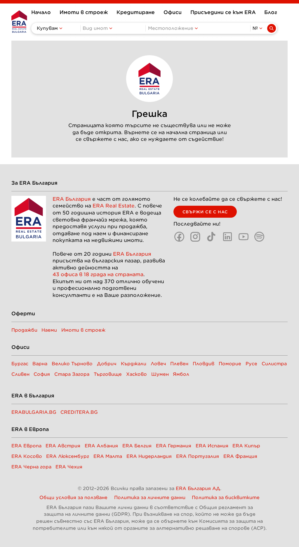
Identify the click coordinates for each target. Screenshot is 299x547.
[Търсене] (271, 28)
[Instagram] (195, 237)
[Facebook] (179, 237)
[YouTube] (243, 237)
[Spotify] (259, 237)
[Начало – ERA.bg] (19, 21)
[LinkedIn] (227, 237)
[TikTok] (211, 237)
